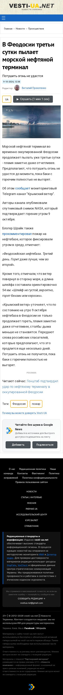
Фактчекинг (38, 473)
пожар (36, 404)
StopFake (11, 565)
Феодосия (19, 404)
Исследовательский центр (31, 514)
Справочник (31, 526)
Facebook (29, 628)
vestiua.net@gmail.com (31, 603)
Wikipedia (41, 628)
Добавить (18, 444)
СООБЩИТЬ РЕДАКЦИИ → (31, 598)
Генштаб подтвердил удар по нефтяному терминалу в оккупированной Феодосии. (30, 386)
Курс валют (31, 520)
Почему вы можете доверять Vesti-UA (24, 413)
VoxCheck (23, 565)
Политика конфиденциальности (39, 477)
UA (6, 99)
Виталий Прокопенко (34, 88)
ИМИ (41, 554)
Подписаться (44, 444)
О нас (12, 469)
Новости (31, 491)
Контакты (22, 473)
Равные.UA (31, 509)
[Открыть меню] (3, 17)
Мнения (31, 503)
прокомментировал (17, 234)
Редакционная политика (32, 469)
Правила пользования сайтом (31, 482)
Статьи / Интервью (31, 497)
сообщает (22, 188)
